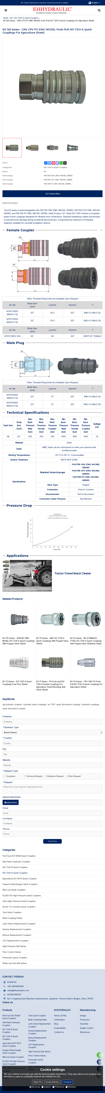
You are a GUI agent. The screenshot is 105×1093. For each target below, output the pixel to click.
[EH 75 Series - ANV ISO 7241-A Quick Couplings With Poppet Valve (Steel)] (52, 619)
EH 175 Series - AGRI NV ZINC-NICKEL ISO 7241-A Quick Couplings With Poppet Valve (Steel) (18, 641)
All (11, 18)
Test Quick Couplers (37, 1016)
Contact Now (54, 193)
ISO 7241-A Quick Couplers (26, 18)
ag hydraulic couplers (12, 704)
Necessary (36, 1087)
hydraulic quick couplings (34, 704)
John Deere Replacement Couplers (39, 1025)
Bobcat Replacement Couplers (37, 1039)
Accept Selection (52, 1082)
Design (83, 1016)
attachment (12, 802)
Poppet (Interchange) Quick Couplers (11, 1051)
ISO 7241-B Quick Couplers (10, 1030)
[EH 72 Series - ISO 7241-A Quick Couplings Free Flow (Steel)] (18, 662)
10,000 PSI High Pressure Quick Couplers (13, 1062)
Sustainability (60, 1028)
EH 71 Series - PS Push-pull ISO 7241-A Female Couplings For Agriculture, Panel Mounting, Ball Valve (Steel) (50, 685)
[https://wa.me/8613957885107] (100, 1055)
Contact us (59, 1032)
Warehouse (85, 1032)
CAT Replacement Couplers (36, 1046)
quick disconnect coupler (13, 708)
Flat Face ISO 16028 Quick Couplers (11, 1017)
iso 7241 (51, 704)
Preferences (59, 1087)
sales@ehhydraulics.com (18, 990)
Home (5, 18)
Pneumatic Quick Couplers (35, 1061)
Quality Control (86, 1028)
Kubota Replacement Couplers (37, 1032)
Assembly (84, 1024)
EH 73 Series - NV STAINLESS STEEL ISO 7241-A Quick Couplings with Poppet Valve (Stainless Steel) (86, 641)
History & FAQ (60, 1016)
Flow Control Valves (37, 1056)
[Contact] (100, 1062)
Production (85, 1020)
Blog (56, 1024)
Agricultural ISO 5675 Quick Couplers (11, 1044)
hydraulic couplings (90, 704)
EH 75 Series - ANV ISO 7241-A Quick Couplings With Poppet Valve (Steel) (52, 641)
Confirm (52, 841)
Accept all (67, 1082)
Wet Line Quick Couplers (13, 1057)
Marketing (72, 1087)
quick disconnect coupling (68, 704)
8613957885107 (14, 994)
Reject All (37, 1082)
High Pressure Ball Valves (39, 1051)
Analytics (47, 1087)
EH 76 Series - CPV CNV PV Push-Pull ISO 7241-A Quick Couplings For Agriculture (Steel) (86, 684)
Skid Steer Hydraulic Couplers (11, 1023)
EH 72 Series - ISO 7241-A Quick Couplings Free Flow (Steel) (17, 682)
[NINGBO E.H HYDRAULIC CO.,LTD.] (52, 10)
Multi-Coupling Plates (37, 1020)
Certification (59, 1020)
